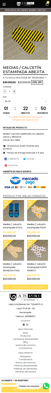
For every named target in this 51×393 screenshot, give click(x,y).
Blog (25, 342)
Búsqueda (25, 356)
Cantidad (7, 86)
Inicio (25, 332)
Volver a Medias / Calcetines (27, 287)
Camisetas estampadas (25, 339)
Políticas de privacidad (25, 365)
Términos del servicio (25, 371)
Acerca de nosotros (26, 345)
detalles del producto (15, 127)
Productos (25, 335)
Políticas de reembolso (25, 368)
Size (5, 97)
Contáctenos (25, 348)
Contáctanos (25, 359)
